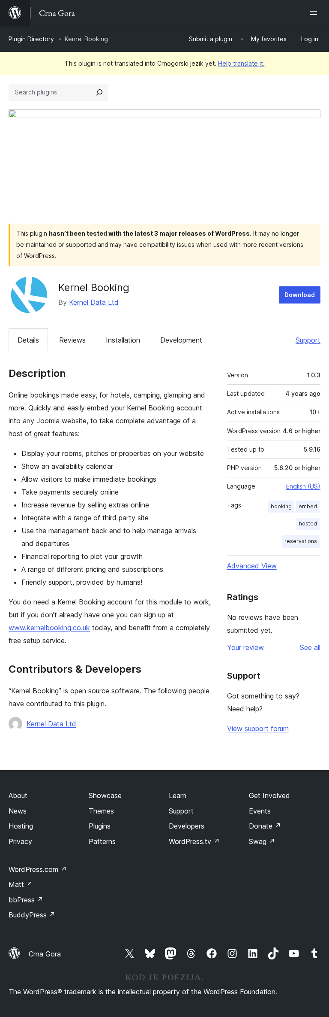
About (18, 795)
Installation (123, 340)
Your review (245, 647)
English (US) (303, 486)
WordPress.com (38, 869)
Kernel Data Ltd (94, 302)
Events (260, 811)
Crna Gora (45, 954)
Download (299, 294)
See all (310, 647)
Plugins (100, 826)
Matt (21, 884)
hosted (308, 523)
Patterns (102, 841)
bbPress (26, 900)
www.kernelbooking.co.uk (49, 627)
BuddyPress (32, 915)
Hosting (21, 826)
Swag (262, 841)
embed (308, 506)
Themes (101, 811)
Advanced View (252, 566)
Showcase (105, 795)
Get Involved (269, 795)
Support (308, 340)
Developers (186, 826)
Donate (265, 826)
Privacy (20, 841)
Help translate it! (241, 63)
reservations (300, 541)
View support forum (258, 728)
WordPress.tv (194, 841)
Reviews (72, 340)
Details (28, 340)
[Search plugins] (99, 92)
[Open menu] (315, 13)
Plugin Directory (31, 39)
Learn (177, 795)
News (18, 811)
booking (281, 506)
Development (181, 340)
